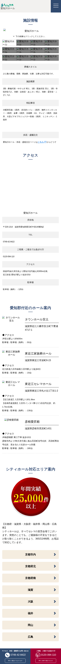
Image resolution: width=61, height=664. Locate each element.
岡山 (30, 625)
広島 (30, 636)
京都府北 (30, 566)
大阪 (30, 601)
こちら (41, 142)
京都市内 (30, 554)
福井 (30, 613)
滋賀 (30, 589)
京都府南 (30, 578)
